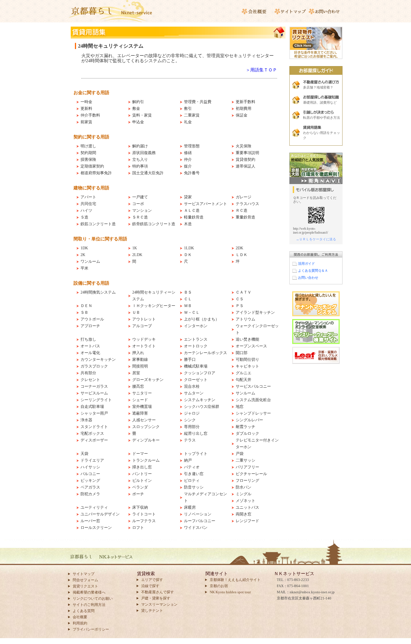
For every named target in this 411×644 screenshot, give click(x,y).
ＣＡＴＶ (243, 292)
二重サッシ (245, 460)
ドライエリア (92, 460)
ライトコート (144, 514)
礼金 (188, 122)
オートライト (144, 346)
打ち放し (88, 339)
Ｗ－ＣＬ (192, 312)
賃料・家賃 (142, 115)
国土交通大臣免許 (148, 173)
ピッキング (90, 480)
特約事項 (140, 166)
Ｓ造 (84, 217)
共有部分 (88, 373)
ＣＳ (240, 299)
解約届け (140, 146)
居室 (136, 373)
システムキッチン (199, 400)
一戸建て (140, 197)
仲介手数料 (90, 115)
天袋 (84, 454)
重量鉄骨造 (245, 217)
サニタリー (142, 393)
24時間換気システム (98, 292)
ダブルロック (247, 433)
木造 (188, 224)
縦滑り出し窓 (195, 433)
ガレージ (243, 197)
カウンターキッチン (98, 359)
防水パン (243, 487)
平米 (84, 268)
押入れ (138, 353)
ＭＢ (188, 306)
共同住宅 (88, 204)
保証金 (241, 115)
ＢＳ (188, 292)
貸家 (188, 197)
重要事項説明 (247, 153)
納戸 (188, 460)
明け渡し (88, 146)
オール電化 (90, 353)
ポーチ (138, 494)
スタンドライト (94, 427)
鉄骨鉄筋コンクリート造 (153, 224)
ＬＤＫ (241, 255)
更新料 (86, 108)
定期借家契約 (92, 166)
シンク (190, 420)
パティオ (192, 467)
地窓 (240, 406)
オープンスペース (251, 346)
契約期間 (88, 153)
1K (134, 248)
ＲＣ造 (241, 210)
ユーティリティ (94, 507)
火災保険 (243, 146)
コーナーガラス (94, 386)
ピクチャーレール (251, 474)
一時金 (86, 102)
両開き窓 (243, 514)
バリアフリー (247, 467)
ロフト (138, 528)
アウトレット (144, 319)
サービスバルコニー (253, 386)
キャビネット (247, 366)
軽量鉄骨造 (194, 217)
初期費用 (243, 108)
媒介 (188, 166)
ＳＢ (84, 312)
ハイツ (86, 210)
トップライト (195, 454)
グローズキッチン (148, 380)
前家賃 (86, 122)
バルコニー (90, 474)
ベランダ (140, 487)
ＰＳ (240, 306)
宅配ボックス (92, 433)
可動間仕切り (247, 359)
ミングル (243, 494)
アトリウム (245, 319)
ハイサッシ (90, 467)
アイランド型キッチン (255, 312)
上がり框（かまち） (201, 319)
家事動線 (140, 359)
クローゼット (195, 380)
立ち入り (140, 159)
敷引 (188, 108)
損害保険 (88, 159)
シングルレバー (249, 420)
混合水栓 (192, 386)
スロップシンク (146, 427)
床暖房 (190, 507)
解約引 (138, 102)
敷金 (136, 108)
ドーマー (140, 454)
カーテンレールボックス (205, 353)
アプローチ (90, 326)
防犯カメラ (90, 494)
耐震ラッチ (245, 427)
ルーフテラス (144, 521)
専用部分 (192, 427)
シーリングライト (96, 400)
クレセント (90, 380)
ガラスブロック (94, 366)
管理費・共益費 (197, 102)
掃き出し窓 (142, 467)
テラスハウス (247, 204)
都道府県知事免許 (96, 173)
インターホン (195, 326)
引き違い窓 (194, 474)
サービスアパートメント (205, 204)
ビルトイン (142, 480)
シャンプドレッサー (253, 413)
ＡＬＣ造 (192, 210)
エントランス (195, 339)
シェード (140, 400)
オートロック (195, 346)
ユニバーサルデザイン (100, 514)
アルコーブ (142, 326)
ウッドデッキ (144, 339)
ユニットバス (247, 507)
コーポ (138, 204)
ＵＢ (136, 312)
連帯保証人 (245, 166)
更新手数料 (245, 102)
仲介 (188, 159)
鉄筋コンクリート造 (98, 224)
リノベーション (197, 514)
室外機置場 (142, 406)
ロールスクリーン (96, 528)
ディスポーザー (94, 440)
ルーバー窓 (90, 521)
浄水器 (86, 420)
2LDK (137, 255)
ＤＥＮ (86, 306)
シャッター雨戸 (94, 413)
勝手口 (190, 359)
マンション (142, 210)
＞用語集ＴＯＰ (261, 70)
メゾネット (245, 501)
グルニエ (243, 373)
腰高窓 (138, 386)
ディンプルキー (146, 440)
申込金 (138, 122)
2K (83, 255)
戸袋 (240, 454)
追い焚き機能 (247, 339)
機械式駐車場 (195, 366)
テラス (190, 440)
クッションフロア (199, 373)
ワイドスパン (195, 528)
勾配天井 (243, 380)
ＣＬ (188, 299)
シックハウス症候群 (201, 406)
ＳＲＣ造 (140, 217)
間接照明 (140, 366)
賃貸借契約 (245, 159)
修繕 (188, 153)
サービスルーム (94, 393)
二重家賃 (192, 115)
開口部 (241, 353)
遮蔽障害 (140, 413)
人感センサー (144, 420)
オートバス (90, 346)
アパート (88, 197)
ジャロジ (192, 413)
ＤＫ (188, 255)
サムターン (194, 393)
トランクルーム (146, 460)
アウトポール (92, 319)
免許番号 (192, 173)
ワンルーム (90, 261)
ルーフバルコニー (199, 521)
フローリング (247, 480)
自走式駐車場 (92, 406)
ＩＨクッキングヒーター (153, 306)
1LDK (189, 248)
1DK (84, 248)
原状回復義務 (144, 153)
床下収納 (140, 507)
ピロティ (192, 480)
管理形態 (192, 146)
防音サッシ (194, 487)
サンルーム (245, 393)
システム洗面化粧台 (253, 400)
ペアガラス (90, 487)
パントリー (142, 474)
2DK (239, 248)
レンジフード (247, 521)
